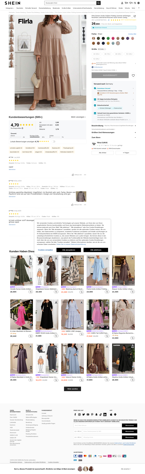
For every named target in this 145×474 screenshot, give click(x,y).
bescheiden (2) (14, 152)
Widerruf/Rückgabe (31, 417)
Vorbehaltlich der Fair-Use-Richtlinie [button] (108, 101)
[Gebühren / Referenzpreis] (100, 24)
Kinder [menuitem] (121, 8)
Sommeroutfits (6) (43, 148)
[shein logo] (12, 3)
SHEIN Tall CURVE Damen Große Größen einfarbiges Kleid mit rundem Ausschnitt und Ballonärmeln (98, 333)
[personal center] (122, 3)
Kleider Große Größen (47, 12)
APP (111, 410)
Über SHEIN (13, 417)
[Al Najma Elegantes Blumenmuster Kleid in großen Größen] (123, 314)
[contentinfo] (105, 456)
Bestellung (29, 422)
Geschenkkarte (46, 421)
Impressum (13, 415)
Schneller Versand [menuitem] (31, 8)
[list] (91, 414)
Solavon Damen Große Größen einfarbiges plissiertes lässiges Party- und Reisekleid (73, 377)
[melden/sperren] (85, 175)
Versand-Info (29, 415)
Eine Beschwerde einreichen (15, 444)
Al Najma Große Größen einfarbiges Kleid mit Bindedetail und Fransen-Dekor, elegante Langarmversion (98, 377)
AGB (11, 427)
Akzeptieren (78, 452)
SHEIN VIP (13, 438)
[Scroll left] (136, 8)
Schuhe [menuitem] (127, 8)
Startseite (12, 12)
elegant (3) (38, 152)
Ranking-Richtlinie (31, 434)
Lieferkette (13, 422)
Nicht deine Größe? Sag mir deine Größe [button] (104, 70)
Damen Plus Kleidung (33, 12)
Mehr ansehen (72, 389)
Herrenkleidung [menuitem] (99, 8)
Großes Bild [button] (132, 34)
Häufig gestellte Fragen (48, 423)
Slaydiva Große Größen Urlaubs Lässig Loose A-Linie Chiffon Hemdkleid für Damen (123, 377)
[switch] (53, 141)
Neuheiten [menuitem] (19, 8)
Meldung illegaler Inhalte (31, 430)
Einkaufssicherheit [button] (103, 105)
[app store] (111, 415)
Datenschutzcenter (128, 444)
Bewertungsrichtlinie (16, 128)
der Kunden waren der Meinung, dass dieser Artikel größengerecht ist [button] (110, 63)
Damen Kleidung (21, 12)
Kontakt (44, 413)
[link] (126, 3)
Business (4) (56, 148)
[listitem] (21, 276)
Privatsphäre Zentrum (16, 462)
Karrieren (12, 425)
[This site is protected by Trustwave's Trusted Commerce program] (75, 460)
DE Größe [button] (101, 49)
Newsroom (13, 432)
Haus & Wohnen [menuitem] (111, 8)
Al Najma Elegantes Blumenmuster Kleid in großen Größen (123, 333)
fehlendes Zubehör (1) (66, 152)
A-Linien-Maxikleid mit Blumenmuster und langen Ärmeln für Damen (21, 331)
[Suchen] (98, 3)
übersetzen (12, 169)
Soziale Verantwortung (16, 420)
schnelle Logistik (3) (16, 148)
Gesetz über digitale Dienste (15, 440)
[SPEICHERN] (133, 75)
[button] (135, 3)
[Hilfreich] (73, 175)
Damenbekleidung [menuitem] (45, 8)
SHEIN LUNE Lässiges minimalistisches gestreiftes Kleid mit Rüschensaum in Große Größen (73, 331)
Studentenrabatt (14, 430)
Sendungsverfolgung (32, 425)
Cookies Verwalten (53, 462)
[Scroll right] (139, 8)
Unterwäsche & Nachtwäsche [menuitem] (82, 8)
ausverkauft (110, 75)
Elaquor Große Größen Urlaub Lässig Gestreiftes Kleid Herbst (123, 289)
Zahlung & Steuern (47, 416)
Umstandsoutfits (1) (51, 152)
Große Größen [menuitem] (66, 8)
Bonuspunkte (45, 418)
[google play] (115, 415)
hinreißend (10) (30, 148)
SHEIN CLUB (14, 435)
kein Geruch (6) (27, 152)
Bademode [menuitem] (56, 8)
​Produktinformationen (32, 436)
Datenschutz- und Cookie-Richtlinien (125, 443)
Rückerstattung (30, 420)
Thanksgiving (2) (68, 148)
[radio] (93, 38)
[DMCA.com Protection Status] (80, 460)
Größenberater (30, 427)
